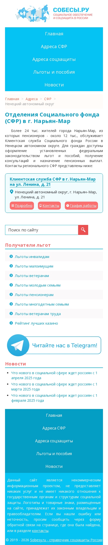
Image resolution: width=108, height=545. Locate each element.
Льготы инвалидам (32, 256)
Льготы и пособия (54, 71)
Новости (54, 84)
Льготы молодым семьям (38, 285)
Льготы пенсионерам (34, 294)
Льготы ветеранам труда (38, 313)
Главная (54, 33)
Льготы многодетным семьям (42, 304)
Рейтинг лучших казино (36, 323)
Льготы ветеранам (32, 275)
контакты (40, 530)
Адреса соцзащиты (54, 59)
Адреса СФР (54, 46)
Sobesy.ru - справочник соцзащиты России (66, 539)
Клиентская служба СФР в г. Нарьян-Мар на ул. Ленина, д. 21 (53, 181)
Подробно (23, 205)
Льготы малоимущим (34, 265)
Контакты (50, 205)
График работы (83, 205)
